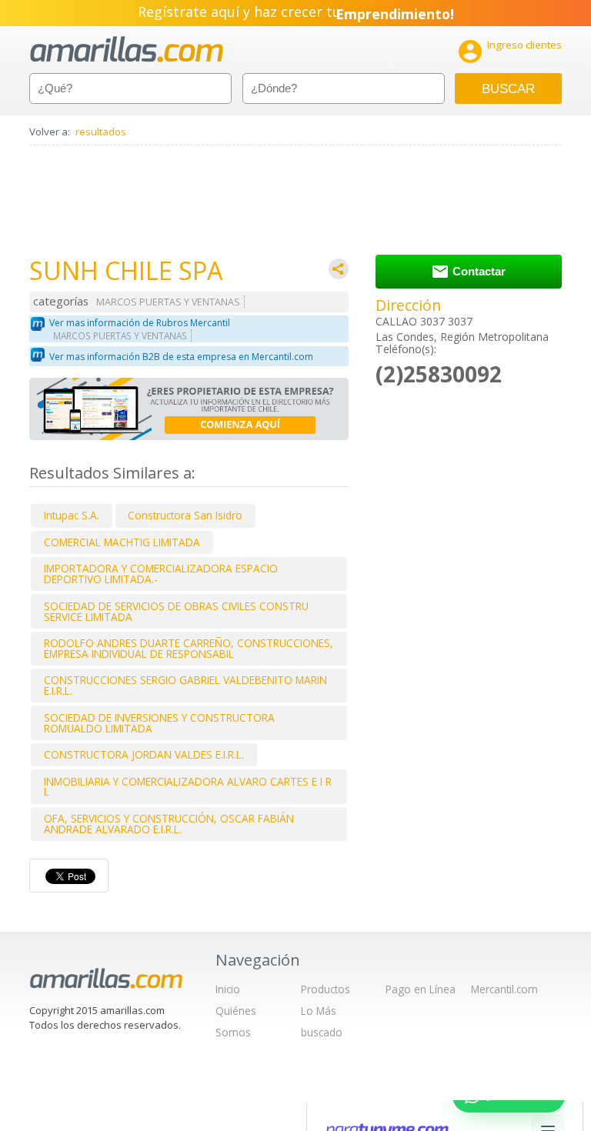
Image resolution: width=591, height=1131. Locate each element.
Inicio (227, 989)
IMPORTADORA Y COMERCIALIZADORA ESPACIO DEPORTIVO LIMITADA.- (161, 573)
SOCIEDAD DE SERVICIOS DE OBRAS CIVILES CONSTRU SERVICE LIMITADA (176, 611)
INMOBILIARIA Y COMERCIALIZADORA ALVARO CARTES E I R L (188, 786)
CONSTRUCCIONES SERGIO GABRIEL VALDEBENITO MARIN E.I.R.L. (185, 685)
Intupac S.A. (71, 515)
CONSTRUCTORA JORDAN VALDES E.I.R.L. (144, 754)
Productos (325, 989)
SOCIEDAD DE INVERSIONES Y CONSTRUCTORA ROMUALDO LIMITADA (159, 723)
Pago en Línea (421, 989)
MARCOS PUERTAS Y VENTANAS (168, 302)
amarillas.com (126, 49)
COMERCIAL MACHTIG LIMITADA (122, 542)
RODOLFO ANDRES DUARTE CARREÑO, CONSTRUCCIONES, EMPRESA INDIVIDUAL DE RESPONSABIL (188, 648)
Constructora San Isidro (185, 515)
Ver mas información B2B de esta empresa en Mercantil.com (181, 356)
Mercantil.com (504, 989)
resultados (100, 131)
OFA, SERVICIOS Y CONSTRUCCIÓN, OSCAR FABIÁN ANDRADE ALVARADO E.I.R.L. (169, 823)
